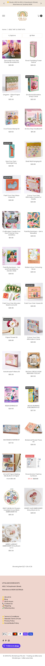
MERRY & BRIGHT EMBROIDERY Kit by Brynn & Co (11, 546)
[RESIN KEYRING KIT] (11, 394)
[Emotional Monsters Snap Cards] (33, 83)
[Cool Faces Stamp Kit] (11, 117)
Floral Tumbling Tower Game (33, 61)
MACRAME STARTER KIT (11, 440)
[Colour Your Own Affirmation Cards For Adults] (33, 184)
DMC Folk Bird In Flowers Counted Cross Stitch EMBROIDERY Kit (11, 510)
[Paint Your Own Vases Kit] (33, 292)
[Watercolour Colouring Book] (33, 256)
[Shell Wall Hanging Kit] (33, 150)
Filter (33, 35)
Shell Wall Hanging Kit (33, 161)
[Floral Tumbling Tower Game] (33, 49)
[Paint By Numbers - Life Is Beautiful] (33, 220)
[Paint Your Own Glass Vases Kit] (11, 184)
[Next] (41, 3)
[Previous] (4, 3)
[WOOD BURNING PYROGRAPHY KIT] (33, 394)
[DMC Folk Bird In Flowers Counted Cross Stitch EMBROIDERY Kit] (11, 497)
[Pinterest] (5, 641)
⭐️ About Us (6, 597)
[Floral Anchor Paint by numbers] (33, 463)
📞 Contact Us (7, 604)
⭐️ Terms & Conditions (10, 616)
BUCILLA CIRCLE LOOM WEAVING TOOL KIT (33, 372)
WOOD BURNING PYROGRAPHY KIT (33, 406)
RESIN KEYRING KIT (11, 406)
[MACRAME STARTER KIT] (11, 429)
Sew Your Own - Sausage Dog (11, 162)
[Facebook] (3, 641)
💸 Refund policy (8, 608)
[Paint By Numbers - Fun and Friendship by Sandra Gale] (11, 256)
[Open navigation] (3, 16)
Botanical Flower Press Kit (33, 441)
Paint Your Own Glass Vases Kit (11, 196)
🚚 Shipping (6, 606)
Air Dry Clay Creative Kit (33, 129)
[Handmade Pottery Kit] (11, 360)
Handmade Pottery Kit (11, 372)
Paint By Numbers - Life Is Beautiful (33, 232)
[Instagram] (9, 641)
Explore (13, 35)
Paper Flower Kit (11, 337)
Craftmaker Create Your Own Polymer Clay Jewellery (11, 233)
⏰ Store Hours (7, 601)
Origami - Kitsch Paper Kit (11, 95)
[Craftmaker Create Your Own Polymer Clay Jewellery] (11, 220)
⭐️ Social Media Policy (10, 623)
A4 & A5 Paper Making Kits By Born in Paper (11, 475)
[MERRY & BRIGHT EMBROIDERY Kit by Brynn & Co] (11, 533)
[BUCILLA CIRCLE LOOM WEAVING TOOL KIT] (33, 360)
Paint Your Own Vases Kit (33, 303)
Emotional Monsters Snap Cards (33, 95)
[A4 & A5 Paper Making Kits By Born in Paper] (11, 463)
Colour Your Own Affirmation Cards (33, 338)
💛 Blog (5, 599)
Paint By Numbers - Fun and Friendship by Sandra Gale (11, 269)
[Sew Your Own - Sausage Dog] (11, 150)
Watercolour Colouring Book (33, 268)
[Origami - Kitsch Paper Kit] (11, 83)
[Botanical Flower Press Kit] (33, 429)
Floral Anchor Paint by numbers (34, 475)
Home (4, 29)
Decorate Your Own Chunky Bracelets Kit (11, 61)
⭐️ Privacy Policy (8, 621)
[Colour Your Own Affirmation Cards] (33, 326)
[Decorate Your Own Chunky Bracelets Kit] (11, 49)
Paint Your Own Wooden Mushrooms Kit (11, 304)
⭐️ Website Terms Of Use (11, 619)
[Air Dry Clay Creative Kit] (33, 117)
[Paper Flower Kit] (11, 326)
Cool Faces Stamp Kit (11, 129)
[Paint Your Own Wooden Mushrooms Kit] (11, 292)
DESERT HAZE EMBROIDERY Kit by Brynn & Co (33, 509)
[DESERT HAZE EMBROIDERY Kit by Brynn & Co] (33, 497)
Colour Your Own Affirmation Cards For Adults (33, 197)
